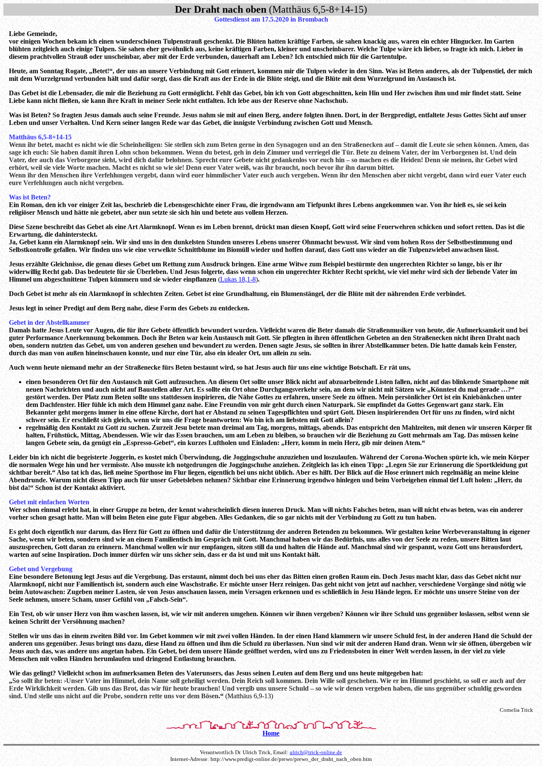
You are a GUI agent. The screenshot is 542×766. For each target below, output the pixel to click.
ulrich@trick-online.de (316, 752)
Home (271, 733)
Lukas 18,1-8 (238, 279)
